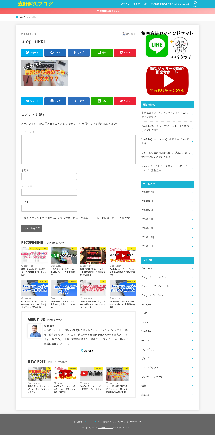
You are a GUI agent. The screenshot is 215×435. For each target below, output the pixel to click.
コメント (28, 132)
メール (26, 186)
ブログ (136, 4)
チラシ (145, 340)
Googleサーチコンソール (155, 286)
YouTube (146, 331)
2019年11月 (147, 246)
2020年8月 (147, 201)
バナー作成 (147, 349)
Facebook (146, 268)
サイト (25, 202)
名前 (25, 170)
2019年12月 (147, 237)
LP (145, 4)
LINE (144, 313)
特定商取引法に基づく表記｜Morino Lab (170, 4)
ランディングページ (152, 376)
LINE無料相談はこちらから (107, 11)
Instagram (146, 304)
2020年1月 (147, 228)
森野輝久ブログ (35, 4)
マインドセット (149, 367)
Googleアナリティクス (153, 277)
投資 (143, 385)
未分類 (145, 394)
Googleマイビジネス (152, 295)
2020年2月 (147, 219)
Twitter (145, 322)
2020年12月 (147, 192)
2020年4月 (147, 210)
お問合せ (125, 4)
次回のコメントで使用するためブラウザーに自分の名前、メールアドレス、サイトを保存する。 (79, 218)
